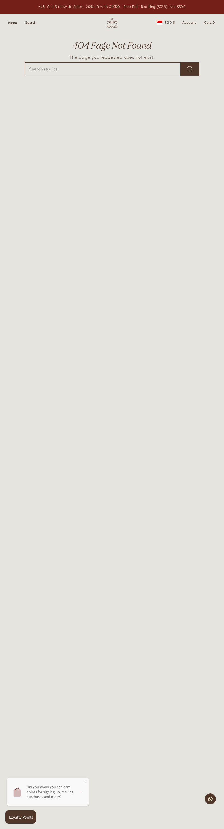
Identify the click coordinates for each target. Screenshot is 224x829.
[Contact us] (210, 798)
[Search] (190, 69)
